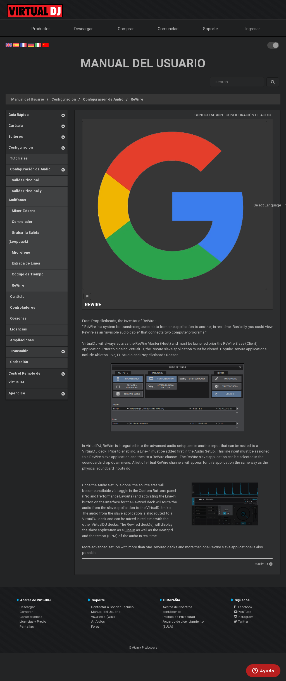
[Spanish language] (16, 44)
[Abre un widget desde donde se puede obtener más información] (263, 671)
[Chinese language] (45, 44)
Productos (41, 29)
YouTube (244, 612)
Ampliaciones (21, 340)
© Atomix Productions (143, 647)
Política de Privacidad (179, 617)
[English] (9, 44)
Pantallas (27, 626)
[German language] (31, 44)
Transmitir (18, 351)
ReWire (137, 99)
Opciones (17, 318)
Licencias (17, 329)
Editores (15, 136)
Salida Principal (23, 180)
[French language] (23, 44)
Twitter (242, 621)
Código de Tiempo (26, 274)
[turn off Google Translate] (87, 296)
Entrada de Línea (24, 263)
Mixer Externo (21, 211)
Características (31, 617)
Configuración (63, 99)
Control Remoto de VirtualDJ (24, 377)
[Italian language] (38, 44)
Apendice (16, 393)
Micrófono (19, 252)
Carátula (15, 125)
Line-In (145, 451)
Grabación (18, 362)
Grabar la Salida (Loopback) (23, 237)
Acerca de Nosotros (177, 607)
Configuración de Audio (103, 99)
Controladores (21, 307)
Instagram (245, 617)
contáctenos (172, 612)
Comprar (126, 29)
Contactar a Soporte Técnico (112, 607)
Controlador (20, 222)
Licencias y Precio (33, 621)
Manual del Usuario (27, 99)
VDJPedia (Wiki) (103, 617)
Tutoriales (18, 158)
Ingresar (253, 29)
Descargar (83, 29)
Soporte (210, 29)
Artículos (98, 621)
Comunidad (168, 29)
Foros (95, 626)
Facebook (243, 607)
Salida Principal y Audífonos (24, 195)
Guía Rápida (18, 115)
